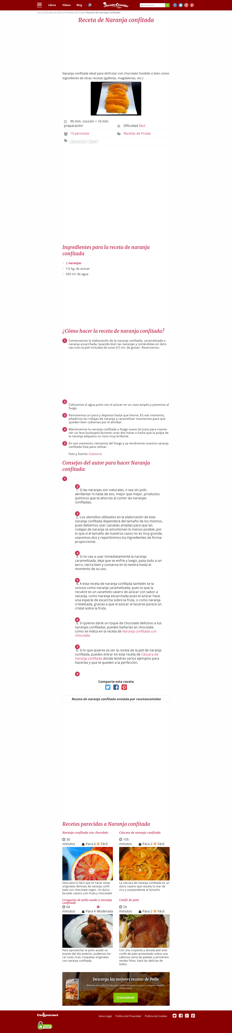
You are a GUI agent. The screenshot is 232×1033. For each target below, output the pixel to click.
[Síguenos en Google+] (186, 5)
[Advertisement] (116, 46)
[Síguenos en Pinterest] (192, 5)
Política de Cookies (156, 1016)
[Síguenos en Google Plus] (187, 1015)
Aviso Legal (106, 1016)
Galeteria (95, 454)
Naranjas (93, 141)
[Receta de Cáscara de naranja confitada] (144, 879)
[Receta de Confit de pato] (144, 946)
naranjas (74, 263)
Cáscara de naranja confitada (140, 832)
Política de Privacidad (129, 1016)
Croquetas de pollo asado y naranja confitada (87, 901)
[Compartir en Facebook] (116, 688)
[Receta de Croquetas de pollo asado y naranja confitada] (87, 946)
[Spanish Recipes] (90, 5)
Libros (52, 5)
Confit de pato (129, 900)
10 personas (79, 133)
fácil (142, 125)
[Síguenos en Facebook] (175, 5)
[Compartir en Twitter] (108, 688)
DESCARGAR (127, 997)
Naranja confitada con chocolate (85, 832)
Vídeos (66, 5)
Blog (79, 5)
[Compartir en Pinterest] (124, 688)
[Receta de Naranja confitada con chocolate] (87, 879)
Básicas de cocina (78, 141)
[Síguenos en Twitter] (181, 5)
